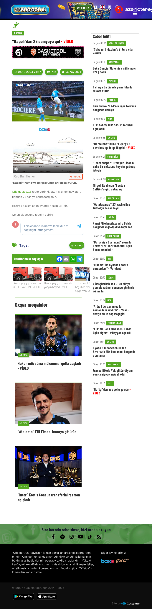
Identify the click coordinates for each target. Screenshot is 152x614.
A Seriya (18, 33)
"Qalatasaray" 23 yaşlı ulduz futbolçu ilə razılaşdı (111, 206)
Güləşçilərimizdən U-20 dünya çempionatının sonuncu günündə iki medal (113, 287)
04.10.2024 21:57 (29, 72)
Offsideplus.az (22, 191)
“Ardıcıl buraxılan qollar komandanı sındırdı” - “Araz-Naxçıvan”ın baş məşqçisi (111, 310)
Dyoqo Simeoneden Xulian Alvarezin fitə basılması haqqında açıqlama (114, 351)
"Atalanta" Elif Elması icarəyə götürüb (47, 431)
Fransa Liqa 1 (114, 322)
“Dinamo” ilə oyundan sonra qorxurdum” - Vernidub (110, 267)
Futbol (112, 81)
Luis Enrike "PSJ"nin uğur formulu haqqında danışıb (114, 108)
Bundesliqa (113, 236)
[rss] (99, 536)
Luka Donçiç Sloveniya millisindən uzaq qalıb (114, 70)
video (78, 245)
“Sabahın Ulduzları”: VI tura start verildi (114, 51)
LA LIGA (111, 137)
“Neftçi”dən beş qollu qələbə (112, 391)
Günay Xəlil (73, 72)
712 (53, 72)
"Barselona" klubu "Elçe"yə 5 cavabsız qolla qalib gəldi (114, 146)
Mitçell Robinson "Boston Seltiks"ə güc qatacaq (109, 187)
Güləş (111, 277)
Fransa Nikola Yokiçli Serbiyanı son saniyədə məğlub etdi (113, 372)
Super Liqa (112, 156)
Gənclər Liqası (116, 43)
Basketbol (114, 62)
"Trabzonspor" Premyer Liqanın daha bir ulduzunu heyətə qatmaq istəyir (114, 166)
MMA (110, 118)
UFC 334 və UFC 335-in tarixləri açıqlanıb (113, 127)
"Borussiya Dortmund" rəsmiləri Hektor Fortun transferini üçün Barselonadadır (113, 246)
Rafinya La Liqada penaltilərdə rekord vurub (112, 89)
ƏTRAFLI (75, 176)
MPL (109, 258)
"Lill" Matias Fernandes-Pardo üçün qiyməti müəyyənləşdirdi (112, 331)
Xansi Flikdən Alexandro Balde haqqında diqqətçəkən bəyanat (112, 225)
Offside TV (83, 7)
